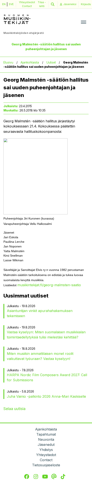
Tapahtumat (46, 434)
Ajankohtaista (30, 62)
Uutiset (51, 62)
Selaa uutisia (14, 408)
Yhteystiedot (27, 2)
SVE (11, 4)
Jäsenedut (46, 444)
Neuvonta (46, 439)
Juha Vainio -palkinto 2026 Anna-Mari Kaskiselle (46, 396)
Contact (27, 6)
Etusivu (8, 62)
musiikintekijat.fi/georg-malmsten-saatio (49, 285)
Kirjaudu (86, 4)
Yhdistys (46, 450)
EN (4, 4)
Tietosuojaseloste (46, 465)
